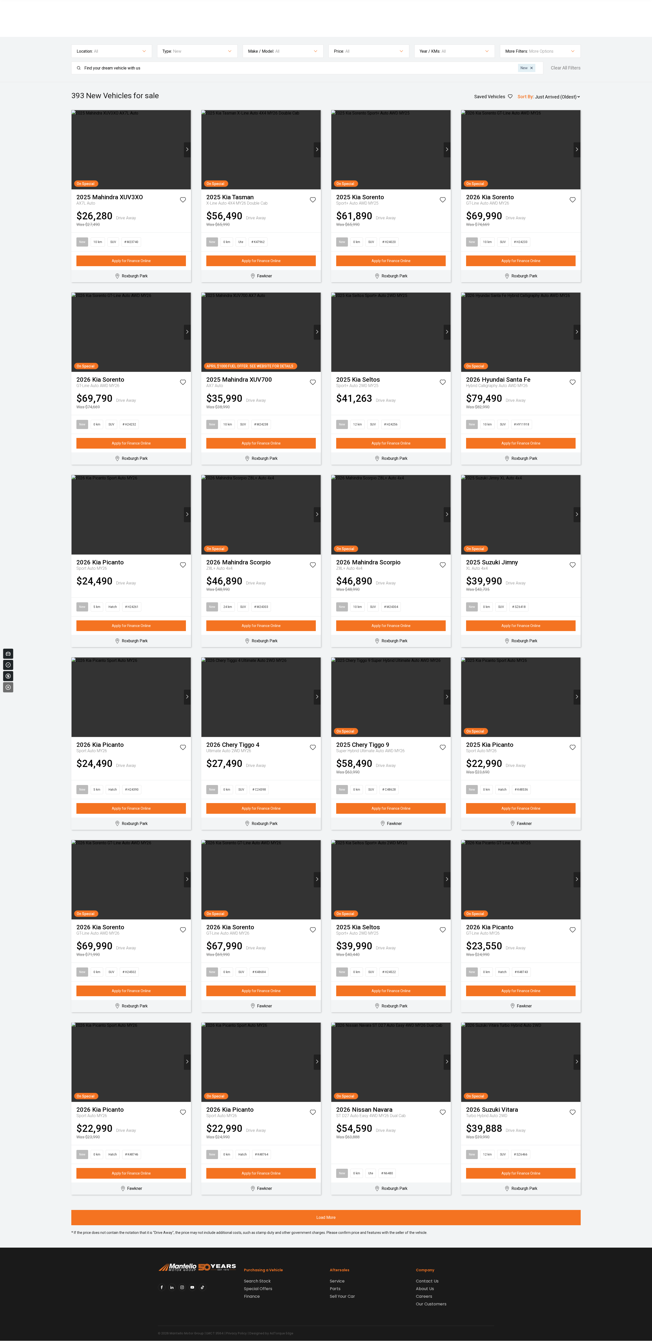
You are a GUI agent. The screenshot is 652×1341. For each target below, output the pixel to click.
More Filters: (516, 51)
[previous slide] (75, 149)
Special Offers (258, 1289)
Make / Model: (261, 51)
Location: (85, 51)
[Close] (8, 687)
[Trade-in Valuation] (8, 654)
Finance (252, 1296)
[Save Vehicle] (183, 200)
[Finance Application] (8, 676)
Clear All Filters (566, 67)
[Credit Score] (8, 665)
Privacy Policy (236, 1333)
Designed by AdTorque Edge (271, 1333)
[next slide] (187, 149)
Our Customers (431, 1304)
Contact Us (427, 1281)
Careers (424, 1296)
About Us (425, 1289)
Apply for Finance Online (131, 261)
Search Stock (257, 1281)
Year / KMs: (430, 51)
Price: (339, 51)
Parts (335, 1289)
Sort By (525, 96)
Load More (326, 1217)
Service (337, 1281)
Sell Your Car (342, 1296)
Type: (167, 51)
